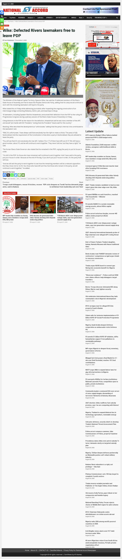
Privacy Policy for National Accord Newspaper (80, 550)
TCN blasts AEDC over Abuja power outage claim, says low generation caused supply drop (70, 204)
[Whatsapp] (12, 175)
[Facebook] (4, 175)
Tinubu (51, 178)
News (80, 17)
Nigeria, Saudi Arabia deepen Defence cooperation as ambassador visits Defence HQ (101, 327)
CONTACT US (43, 550)
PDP (38, 178)
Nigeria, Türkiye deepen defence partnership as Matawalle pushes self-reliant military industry (101, 455)
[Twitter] (15, 175)
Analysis (30, 17)
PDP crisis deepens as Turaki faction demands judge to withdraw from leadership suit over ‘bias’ (63, 184)
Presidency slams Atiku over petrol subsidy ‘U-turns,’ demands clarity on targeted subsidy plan (102, 443)
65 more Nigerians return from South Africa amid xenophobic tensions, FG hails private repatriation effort (101, 543)
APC (18, 178)
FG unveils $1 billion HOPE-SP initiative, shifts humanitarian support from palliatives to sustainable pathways (101, 339)
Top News (12, 17)
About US (34, 550)
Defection (23, 178)
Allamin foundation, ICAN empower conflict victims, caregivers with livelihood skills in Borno (100, 147)
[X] (8, 175)
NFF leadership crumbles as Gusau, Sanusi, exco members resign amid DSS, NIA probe (15, 204)
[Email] (23, 175)
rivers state (44, 178)
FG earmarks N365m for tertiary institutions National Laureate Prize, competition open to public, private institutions (101, 381)
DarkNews (68, 554)
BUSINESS (21, 17)
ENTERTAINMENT (61, 17)
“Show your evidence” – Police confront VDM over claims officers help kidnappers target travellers (101, 277)
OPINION (49, 17)
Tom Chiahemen (9, 40)
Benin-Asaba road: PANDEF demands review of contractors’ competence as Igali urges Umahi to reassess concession (102, 256)
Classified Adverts (56, 550)
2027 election (11, 178)
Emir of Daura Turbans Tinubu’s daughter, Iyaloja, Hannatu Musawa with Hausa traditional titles (102, 244)
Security (89, 17)
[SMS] (19, 175)
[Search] (117, 18)
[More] (2, 28)
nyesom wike (31, 178)
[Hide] (1, 31)
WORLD (73, 17)
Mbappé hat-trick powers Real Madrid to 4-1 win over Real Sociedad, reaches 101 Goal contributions (101, 360)
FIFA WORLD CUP (100, 17)
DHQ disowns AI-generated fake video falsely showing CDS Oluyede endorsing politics (43, 204)
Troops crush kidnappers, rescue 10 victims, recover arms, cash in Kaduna (22, 184)
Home (4, 17)
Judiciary (40, 17)
